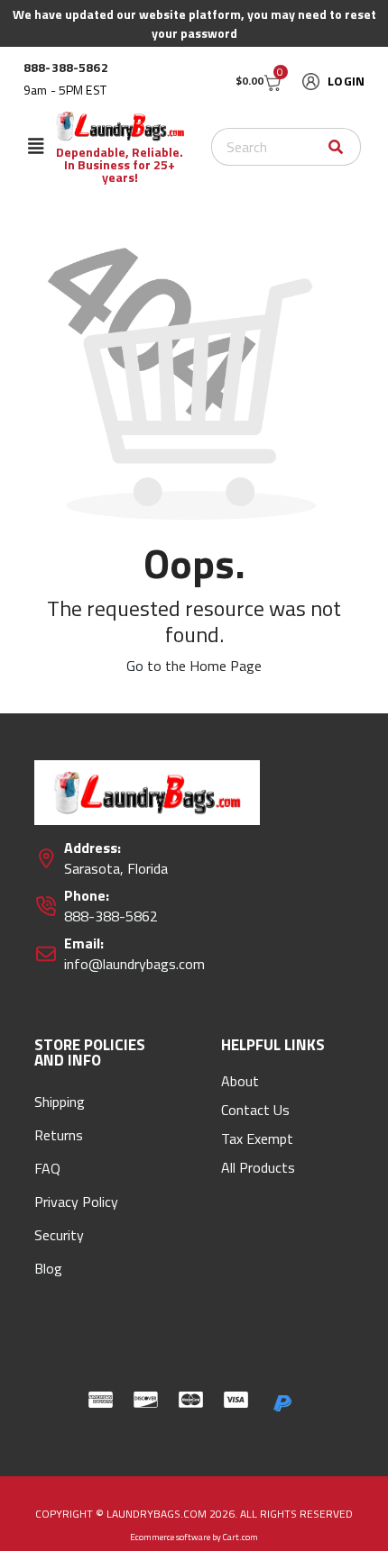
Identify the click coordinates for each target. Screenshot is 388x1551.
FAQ (47, 1168)
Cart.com (240, 1537)
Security (59, 1235)
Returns (58, 1135)
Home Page (225, 665)
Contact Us (255, 1109)
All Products (258, 1167)
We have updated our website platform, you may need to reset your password (194, 23)
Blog (48, 1268)
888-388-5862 (65, 67)
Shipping (59, 1101)
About (240, 1081)
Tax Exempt (257, 1138)
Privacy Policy (76, 1201)
